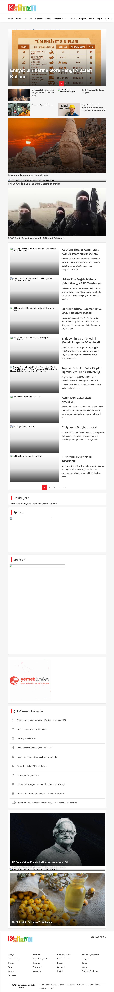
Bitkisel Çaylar (64, 955)
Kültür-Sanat (63, 959)
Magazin (86, 959)
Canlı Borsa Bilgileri (48, 985)
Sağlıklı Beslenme (90, 971)
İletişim (98, 985)
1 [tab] (48, 83)
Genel (84, 963)
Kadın (84, 967)
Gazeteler (80, 985)
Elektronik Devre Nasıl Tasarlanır (29, 729)
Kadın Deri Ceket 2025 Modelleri (29, 766)
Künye (61, 985)
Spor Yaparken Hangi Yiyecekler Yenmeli (33, 747)
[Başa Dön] (109, 987)
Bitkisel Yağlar (15, 959)
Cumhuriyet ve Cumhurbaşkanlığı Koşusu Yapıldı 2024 (39, 720)
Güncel (60, 967)
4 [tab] (61, 83)
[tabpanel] (57, 57)
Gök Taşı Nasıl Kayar (24, 738)
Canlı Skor (70, 985)
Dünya (11, 955)
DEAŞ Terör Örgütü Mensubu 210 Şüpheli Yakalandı (38, 793)
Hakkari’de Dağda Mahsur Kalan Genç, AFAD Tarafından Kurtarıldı (44, 803)
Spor (10, 967)
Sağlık (60, 971)
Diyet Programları (41, 959)
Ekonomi (37, 955)
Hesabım (89, 985)
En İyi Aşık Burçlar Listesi (25, 775)
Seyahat (12, 975)
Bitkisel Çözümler (90, 955)
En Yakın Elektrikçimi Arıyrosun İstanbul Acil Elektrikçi (38, 784)
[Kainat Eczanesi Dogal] (22, 11)
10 (64, 487)
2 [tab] (52, 83)
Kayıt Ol (52, 989)
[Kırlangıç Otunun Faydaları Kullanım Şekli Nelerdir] (57, 869)
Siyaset (60, 963)
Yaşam (11, 971)
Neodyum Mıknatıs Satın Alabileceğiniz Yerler (35, 757)
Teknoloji (37, 967)
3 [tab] (57, 83)
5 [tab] (65, 83)
